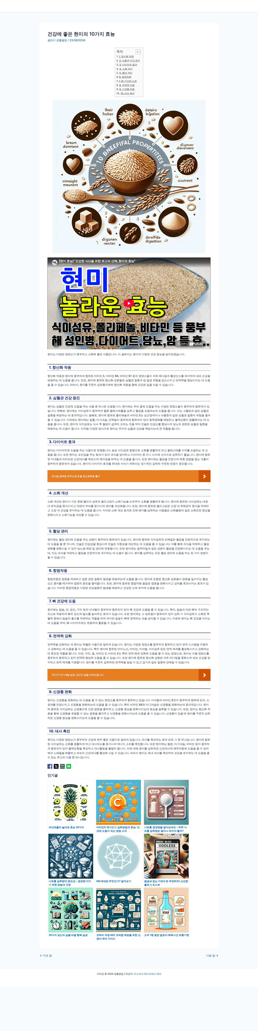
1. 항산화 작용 (126, 56)
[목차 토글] (136, 51)
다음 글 (212, 955)
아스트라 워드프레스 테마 (147, 973)
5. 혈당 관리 (125, 72)
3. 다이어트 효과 (128, 64)
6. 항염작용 (125, 76)
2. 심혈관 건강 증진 (129, 60)
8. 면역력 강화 (127, 85)
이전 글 (46, 955)
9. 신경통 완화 (127, 89)
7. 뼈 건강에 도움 (128, 81)
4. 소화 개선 (125, 68)
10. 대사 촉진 (127, 93)
